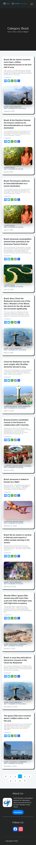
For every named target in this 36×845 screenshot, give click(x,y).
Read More (18, 812)
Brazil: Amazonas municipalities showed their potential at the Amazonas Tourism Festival (17, 241)
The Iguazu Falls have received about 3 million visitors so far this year (17, 718)
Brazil (6, 107)
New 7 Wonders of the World (15, 108)
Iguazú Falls (13, 644)
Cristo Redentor (15, 107)
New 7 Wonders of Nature (13, 169)
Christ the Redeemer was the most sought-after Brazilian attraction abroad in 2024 (17, 364)
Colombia (27, 466)
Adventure (8, 406)
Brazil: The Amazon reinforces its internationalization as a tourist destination (17, 183)
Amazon (6, 167)
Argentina (22, 644)
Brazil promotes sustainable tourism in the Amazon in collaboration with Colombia (16, 422)
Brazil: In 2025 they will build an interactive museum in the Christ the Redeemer (17, 660)
